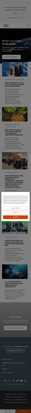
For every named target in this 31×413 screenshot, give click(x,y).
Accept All (15, 217)
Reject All (15, 212)
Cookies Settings (15, 208)
